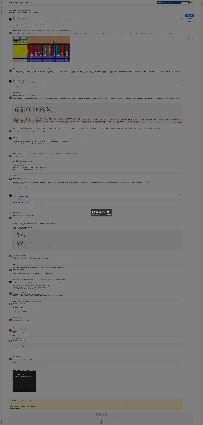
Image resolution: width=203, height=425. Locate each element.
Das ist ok (109, 214)
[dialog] (101, 212)
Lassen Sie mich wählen (96, 214)
